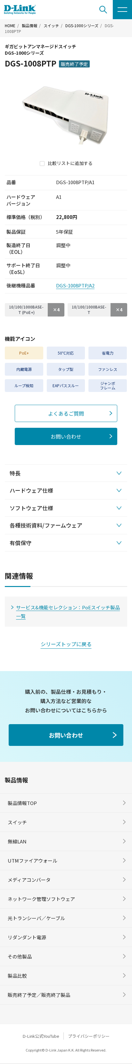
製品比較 (17, 975)
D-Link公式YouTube (41, 1036)
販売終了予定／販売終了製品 (39, 994)
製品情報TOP (22, 803)
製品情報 (29, 25)
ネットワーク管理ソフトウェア (41, 899)
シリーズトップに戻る (66, 644)
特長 (15, 473)
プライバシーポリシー (89, 1036)
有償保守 (20, 543)
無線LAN (17, 841)
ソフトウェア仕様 (31, 508)
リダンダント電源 (27, 937)
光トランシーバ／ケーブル (36, 918)
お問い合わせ (66, 436)
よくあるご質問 (66, 413)
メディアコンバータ (29, 879)
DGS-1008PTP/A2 (75, 285)
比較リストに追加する (70, 163)
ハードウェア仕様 (31, 490)
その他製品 (20, 956)
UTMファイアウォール (32, 860)
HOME (10, 25)
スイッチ (51, 25)
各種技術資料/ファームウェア (46, 525)
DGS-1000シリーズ (81, 25)
